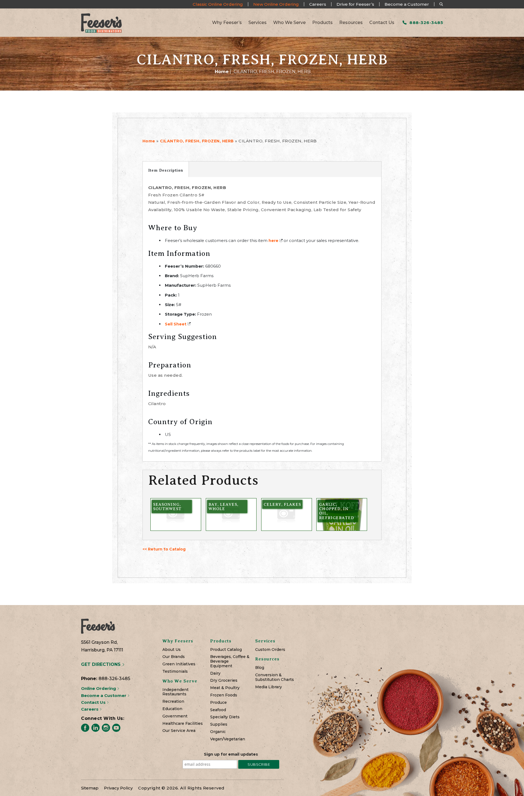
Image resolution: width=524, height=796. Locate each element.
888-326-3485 (425, 22)
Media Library (268, 687)
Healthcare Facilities (182, 723)
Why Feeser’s (227, 22)
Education (172, 709)
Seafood (218, 710)
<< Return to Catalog (164, 549)
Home (222, 71)
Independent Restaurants (175, 692)
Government (174, 716)
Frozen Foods (223, 695)
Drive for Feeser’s (355, 4)
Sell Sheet (175, 324)
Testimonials (175, 671)
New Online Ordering (276, 4)
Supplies (218, 724)
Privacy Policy (118, 788)
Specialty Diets (225, 717)
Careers (317, 4)
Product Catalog (226, 649)
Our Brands (173, 656)
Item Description (165, 170)
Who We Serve (289, 22)
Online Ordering (99, 688)
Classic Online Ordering (218, 4)
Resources (351, 22)
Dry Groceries (223, 680)
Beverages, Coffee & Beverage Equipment (229, 661)
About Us (171, 649)
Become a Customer (407, 4)
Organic (218, 731)
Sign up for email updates (231, 754)
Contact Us (381, 22)
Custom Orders (270, 649)
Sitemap (90, 788)
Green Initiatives (178, 664)
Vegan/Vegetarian (227, 739)
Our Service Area (178, 730)
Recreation (173, 701)
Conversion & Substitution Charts (274, 677)
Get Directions (101, 664)
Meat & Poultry (225, 688)
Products (322, 22)
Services (257, 22)
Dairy (215, 673)
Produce (218, 702)
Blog (259, 667)
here (273, 240)
